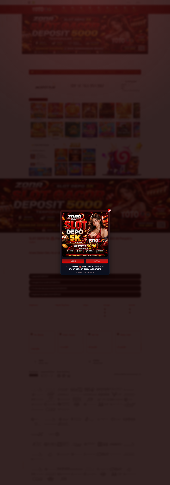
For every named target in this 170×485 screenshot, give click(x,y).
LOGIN (73, 261)
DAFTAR (97, 261)
